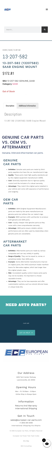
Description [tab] (10, 105)
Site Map (26, 441)
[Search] (45, 29)
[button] (46, 9)
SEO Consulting (26, 446)
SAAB (10, 50)
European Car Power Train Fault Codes (26, 436)
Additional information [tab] (27, 105)
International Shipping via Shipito (26, 425)
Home (5, 50)
